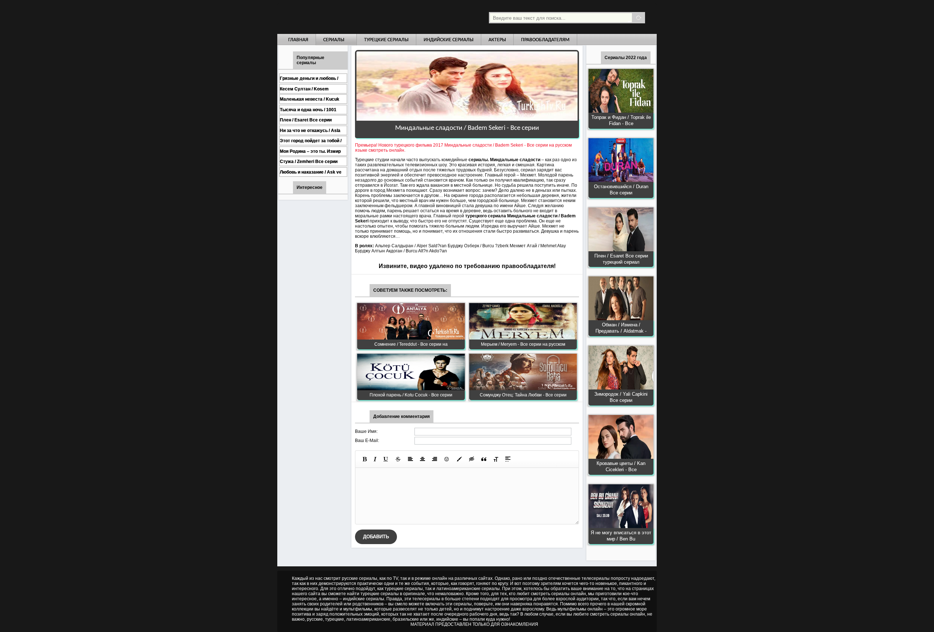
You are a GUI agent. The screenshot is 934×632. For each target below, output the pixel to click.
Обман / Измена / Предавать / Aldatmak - (621, 328)
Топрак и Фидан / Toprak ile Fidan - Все (621, 120)
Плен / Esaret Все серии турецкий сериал (621, 259)
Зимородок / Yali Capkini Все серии (621, 397)
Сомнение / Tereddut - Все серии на (411, 344)
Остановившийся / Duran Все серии (621, 189)
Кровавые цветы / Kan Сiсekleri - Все (621, 466)
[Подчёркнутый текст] (386, 459)
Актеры (497, 40)
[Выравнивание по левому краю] (410, 459)
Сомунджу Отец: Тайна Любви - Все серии (523, 395)
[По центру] (422, 459)
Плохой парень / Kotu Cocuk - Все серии (411, 395)
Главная (298, 40)
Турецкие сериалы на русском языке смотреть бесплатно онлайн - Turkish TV (344, 17)
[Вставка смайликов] (447, 459)
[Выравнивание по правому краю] (434, 459)
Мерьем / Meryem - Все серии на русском (523, 344)
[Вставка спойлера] (508, 459)
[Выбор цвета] (459, 459)
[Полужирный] (364, 459)
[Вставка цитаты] (484, 459)
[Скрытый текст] (472, 459)
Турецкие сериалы (386, 40)
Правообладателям (545, 40)
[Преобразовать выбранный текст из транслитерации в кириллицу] (496, 459)
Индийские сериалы (449, 40)
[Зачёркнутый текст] (398, 459)
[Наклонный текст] (375, 459)
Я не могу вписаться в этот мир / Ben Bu (621, 536)
